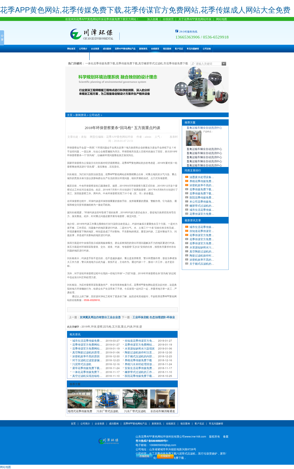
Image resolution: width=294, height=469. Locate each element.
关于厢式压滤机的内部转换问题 (144, 356)
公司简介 (83, 48)
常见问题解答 (193, 48)
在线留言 (168, 19)
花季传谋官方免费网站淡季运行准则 (94, 344)
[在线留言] (165, 458)
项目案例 (167, 48)
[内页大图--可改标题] (147, 110)
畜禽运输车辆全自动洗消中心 (204, 128)
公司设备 (207, 48)
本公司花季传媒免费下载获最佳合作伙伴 (214, 201)
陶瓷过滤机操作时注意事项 (141, 352)
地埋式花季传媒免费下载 (80, 412)
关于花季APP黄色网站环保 (194, 19)
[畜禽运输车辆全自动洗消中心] (193, 145)
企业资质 (95, 48)
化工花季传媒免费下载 (162, 453)
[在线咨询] (144, 458)
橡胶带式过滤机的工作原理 (141, 372)
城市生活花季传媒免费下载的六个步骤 (95, 341)
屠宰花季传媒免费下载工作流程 (91, 368)
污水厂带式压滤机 (107, 411)
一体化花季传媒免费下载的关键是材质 (95, 372)
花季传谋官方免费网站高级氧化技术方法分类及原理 (156, 344)
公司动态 (94, 115)
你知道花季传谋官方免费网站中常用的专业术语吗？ (156, 341)
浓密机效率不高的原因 (86, 356)
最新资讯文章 (193, 220)
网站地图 (221, 19)
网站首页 (71, 48)
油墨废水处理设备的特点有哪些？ (210, 177)
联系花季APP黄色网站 (77, 56)
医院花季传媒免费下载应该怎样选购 (146, 376)
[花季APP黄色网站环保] (108, 441)
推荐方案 (190, 122)
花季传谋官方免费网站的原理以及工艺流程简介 (100, 348)
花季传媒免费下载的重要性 (206, 189)
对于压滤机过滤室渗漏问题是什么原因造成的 (99, 360)
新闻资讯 (143, 48)
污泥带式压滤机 (81, 364)
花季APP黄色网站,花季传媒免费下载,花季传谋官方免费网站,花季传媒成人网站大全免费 (145, 9)
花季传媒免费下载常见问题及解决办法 (213, 193)
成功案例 (107, 48)
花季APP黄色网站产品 (125, 48)
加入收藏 (152, 19)
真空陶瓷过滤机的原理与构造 (90, 352)
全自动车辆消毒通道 (162, 411)
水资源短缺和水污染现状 (140, 348)
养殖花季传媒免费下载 (138, 360)
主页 (69, 115)
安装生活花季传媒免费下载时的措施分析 (149, 368)
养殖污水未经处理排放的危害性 (144, 364)
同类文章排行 (193, 170)
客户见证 (179, 48)
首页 (73, 423)
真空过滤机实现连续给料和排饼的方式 (95, 376)
